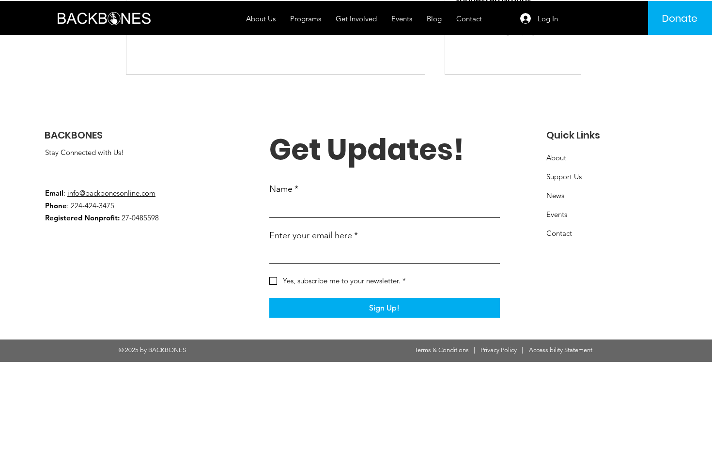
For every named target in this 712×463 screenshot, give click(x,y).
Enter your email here (313, 235)
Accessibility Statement (560, 350)
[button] (305, 19)
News (555, 195)
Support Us (564, 176)
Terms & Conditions (442, 350)
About (556, 157)
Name (283, 189)
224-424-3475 (92, 205)
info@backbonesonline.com (111, 193)
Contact (559, 233)
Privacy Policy (498, 350)
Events (556, 214)
